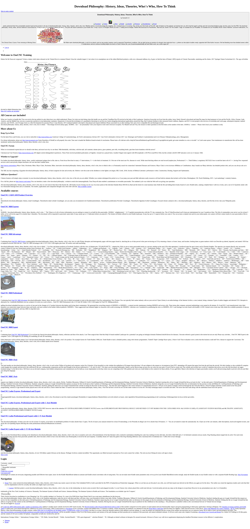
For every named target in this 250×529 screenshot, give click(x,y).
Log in (7, 47)
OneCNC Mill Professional (11, 293)
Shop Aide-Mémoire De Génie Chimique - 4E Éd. (219, 508)
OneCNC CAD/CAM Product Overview (17, 195)
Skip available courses (85, 186)
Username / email (6, 463)
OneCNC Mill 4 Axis (9, 360)
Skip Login (4, 455)
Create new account (7, 471)
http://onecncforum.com (26, 153)
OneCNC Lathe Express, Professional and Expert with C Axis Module (29, 403)
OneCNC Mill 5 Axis (9, 376)
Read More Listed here (156, 508)
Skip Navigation (243, 474)
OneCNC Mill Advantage (11, 234)
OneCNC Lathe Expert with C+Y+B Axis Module (21, 429)
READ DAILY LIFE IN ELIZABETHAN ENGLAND (102, 507)
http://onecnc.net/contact (23, 181)
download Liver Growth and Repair (210, 512)
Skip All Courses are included (10, 111)
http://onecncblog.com (45, 137)
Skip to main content (7, 11)
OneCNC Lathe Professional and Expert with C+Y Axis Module (26, 416)
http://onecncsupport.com (30, 140)
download (69, 508)
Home (6, 483)
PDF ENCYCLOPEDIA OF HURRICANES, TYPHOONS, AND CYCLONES (62, 510)
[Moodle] (6, 494)
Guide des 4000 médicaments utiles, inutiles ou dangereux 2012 (22, 507)
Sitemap (7, 520)
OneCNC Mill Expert (9, 327)
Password (4, 465)
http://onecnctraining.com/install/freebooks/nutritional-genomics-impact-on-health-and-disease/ (30, 512)
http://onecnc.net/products (9, 165)
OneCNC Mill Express (10, 207)
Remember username (9, 467)
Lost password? (5, 473)
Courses (11, 488)
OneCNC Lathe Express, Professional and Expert (20, 391)
